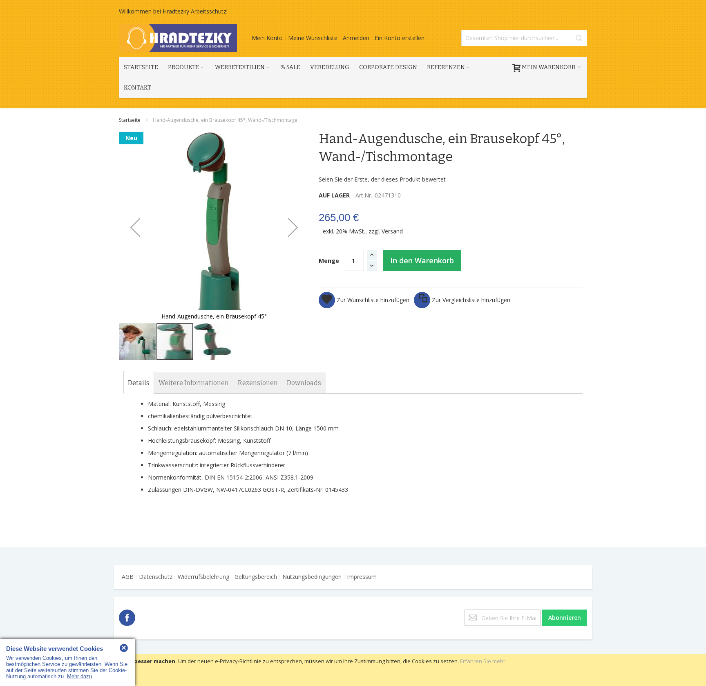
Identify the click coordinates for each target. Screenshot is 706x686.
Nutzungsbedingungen (312, 577)
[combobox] (524, 38)
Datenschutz (155, 577)
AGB (128, 577)
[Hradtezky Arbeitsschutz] (178, 38)
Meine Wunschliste (312, 38)
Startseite (130, 120)
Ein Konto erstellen (399, 38)
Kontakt (137, 87)
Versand (392, 231)
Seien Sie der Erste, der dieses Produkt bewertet (382, 179)
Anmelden (356, 38)
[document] (353, 670)
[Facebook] (127, 616)
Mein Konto (267, 38)
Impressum (362, 577)
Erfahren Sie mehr (482, 661)
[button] (135, 227)
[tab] (138, 383)
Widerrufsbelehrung (203, 577)
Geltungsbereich (256, 577)
